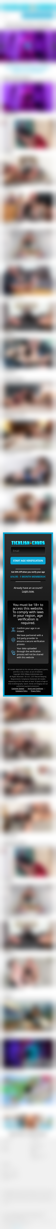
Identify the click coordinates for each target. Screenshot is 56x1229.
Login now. (28, 591)
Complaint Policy (21, 691)
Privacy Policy (35, 691)
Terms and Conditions (35, 688)
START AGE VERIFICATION (28, 560)
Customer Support (17, 688)
